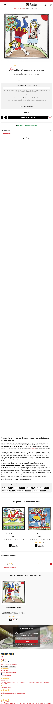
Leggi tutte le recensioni (9, 567)
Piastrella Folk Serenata (39, 533)
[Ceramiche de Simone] (31, 4)
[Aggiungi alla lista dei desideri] (50, 117)
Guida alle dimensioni (7, 133)
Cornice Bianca (43, 97)
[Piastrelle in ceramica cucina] (13, 518)
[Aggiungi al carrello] (10, 545)
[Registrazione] (45, 5)
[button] (1, 1)
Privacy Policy (35, 644)
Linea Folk (33, 448)
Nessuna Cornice (9, 97)
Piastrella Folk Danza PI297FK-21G (13, 533)
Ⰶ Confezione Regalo (27, 106)
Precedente (4, 666)
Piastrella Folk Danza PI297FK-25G (13, 607)
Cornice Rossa (31, 97)
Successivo (12, 666)
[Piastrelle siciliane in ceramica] (39, 518)
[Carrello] (51, 5)
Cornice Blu (19, 97)
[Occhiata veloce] (16, 545)
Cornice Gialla (27, 99)
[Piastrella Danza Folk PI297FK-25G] (26, 36)
